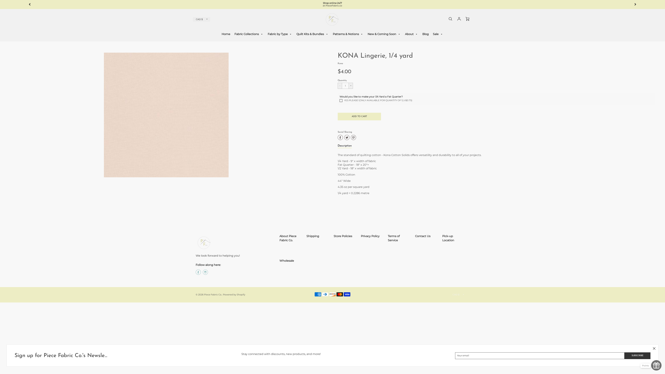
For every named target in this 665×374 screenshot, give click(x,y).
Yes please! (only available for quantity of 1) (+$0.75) (378, 100)
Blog (425, 34)
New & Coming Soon (382, 34)
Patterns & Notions (346, 34)
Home (226, 34)
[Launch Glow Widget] (656, 365)
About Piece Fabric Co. (288, 238)
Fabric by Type (278, 34)
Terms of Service (394, 238)
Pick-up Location (448, 238)
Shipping (313, 236)
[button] (359, 116)
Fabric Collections (247, 34)
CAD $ (199, 19)
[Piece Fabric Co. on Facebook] (198, 273)
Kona (340, 63)
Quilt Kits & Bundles (310, 34)
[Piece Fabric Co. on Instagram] (205, 273)
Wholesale (287, 260)
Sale (436, 34)
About (409, 34)
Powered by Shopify (234, 294)
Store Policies (343, 236)
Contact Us (423, 236)
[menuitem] (226, 34)
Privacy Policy (370, 236)
